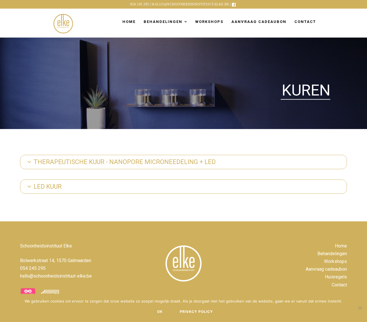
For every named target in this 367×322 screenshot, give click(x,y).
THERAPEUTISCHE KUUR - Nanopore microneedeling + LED (125, 161)
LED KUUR (48, 186)
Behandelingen (163, 21)
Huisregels (336, 277)
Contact (305, 21)
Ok (160, 311)
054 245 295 (139, 4)
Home (129, 21)
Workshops (209, 21)
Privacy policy (196, 311)
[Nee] (360, 308)
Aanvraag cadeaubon (258, 21)
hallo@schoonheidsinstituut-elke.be (190, 4)
